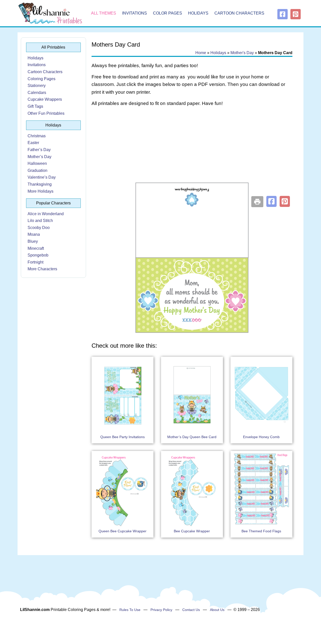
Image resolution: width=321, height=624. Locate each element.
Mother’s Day (39, 157)
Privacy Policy (161, 610)
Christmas (37, 136)
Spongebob (38, 255)
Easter (33, 143)
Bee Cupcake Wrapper (192, 531)
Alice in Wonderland (46, 214)
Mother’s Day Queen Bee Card (191, 437)
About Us (217, 610)
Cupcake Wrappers (45, 99)
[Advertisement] (192, 151)
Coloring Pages (41, 79)
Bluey (33, 241)
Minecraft (36, 248)
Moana (34, 234)
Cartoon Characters (239, 13)
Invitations (134, 13)
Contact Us (191, 610)
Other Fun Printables (46, 113)
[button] (271, 201)
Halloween (37, 163)
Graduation (37, 170)
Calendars (37, 92)
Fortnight (35, 262)
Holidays (198, 13)
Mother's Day (242, 53)
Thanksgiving (40, 184)
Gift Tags (35, 106)
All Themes (103, 13)
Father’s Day (39, 150)
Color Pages (167, 13)
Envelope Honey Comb (261, 437)
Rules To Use (129, 610)
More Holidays (40, 191)
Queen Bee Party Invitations (122, 437)
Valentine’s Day (42, 177)
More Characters (42, 269)
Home (200, 53)
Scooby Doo (39, 227)
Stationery (37, 85)
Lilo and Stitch (40, 220)
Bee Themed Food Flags (261, 531)
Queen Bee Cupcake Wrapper (122, 531)
